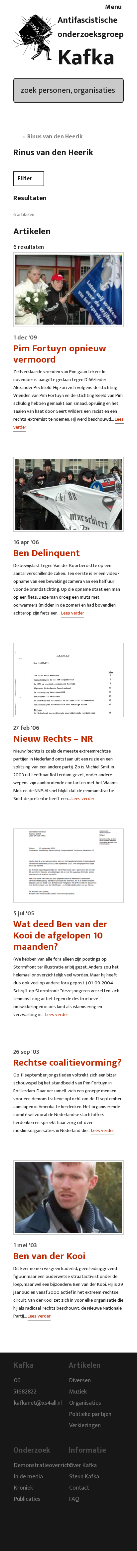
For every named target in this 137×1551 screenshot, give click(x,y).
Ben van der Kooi (49, 1256)
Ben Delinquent (46, 553)
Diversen (80, 1381)
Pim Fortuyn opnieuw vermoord (59, 354)
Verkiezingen (85, 1425)
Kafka (86, 57)
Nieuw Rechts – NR (53, 739)
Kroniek (23, 1488)
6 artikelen (23, 215)
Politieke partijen (90, 1414)
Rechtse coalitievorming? (67, 1063)
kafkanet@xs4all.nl (38, 1403)
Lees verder (72, 613)
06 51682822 (25, 1386)
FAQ (74, 1499)
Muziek (78, 1392)
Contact (79, 1488)
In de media (28, 1477)
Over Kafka (83, 1466)
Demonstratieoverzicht (43, 1466)
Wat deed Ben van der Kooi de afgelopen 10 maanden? (60, 935)
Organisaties (85, 1403)
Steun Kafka (84, 1477)
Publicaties (27, 1499)
